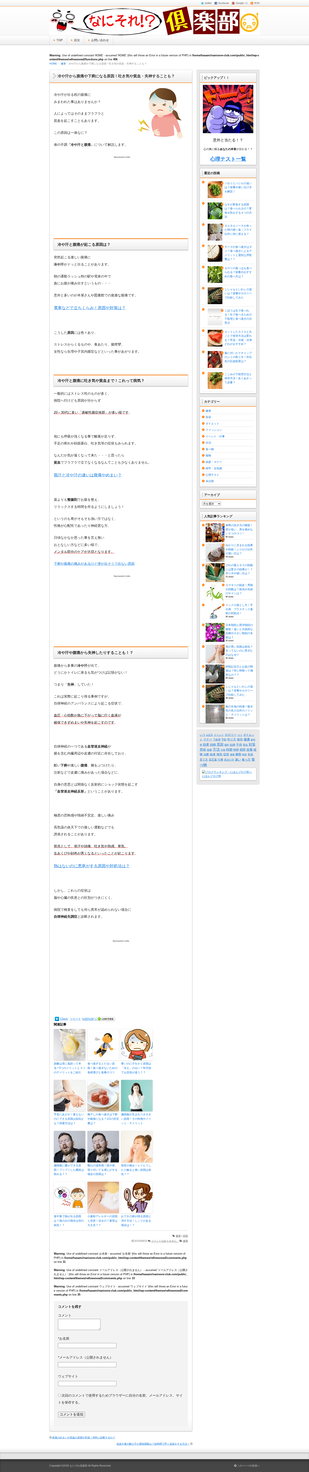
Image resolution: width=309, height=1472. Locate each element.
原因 (185, 1235)
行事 (220, 759)
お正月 (209, 735)
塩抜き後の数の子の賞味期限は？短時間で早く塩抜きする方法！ (153, 1443)
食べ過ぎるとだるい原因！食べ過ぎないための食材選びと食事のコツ (102, 1068)
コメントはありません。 (165, 1240)
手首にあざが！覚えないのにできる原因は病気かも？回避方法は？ (69, 1119)
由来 (213, 754)
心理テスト (212, 474)
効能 (213, 744)
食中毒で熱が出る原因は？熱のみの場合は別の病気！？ (69, 1221)
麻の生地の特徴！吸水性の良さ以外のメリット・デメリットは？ (239, 710)
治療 (206, 754)
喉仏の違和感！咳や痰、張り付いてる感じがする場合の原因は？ (102, 1170)
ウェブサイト (68, 1376)
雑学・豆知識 (214, 468)
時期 (229, 749)
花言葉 (213, 759)
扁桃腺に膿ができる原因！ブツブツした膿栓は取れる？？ (69, 1170)
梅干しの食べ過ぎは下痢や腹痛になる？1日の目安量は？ (103, 1119)
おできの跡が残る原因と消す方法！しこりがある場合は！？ (136, 1221)
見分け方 (229, 759)
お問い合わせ (100, 40)
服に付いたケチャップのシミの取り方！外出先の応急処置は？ (238, 357)
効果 (206, 744)
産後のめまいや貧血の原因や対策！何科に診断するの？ (83, 1437)
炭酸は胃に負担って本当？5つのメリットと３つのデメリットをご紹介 (69, 1068)
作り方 (231, 739)
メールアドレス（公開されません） (85, 1357)
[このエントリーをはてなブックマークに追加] (57, 1019)
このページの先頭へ (248, 1465)
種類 (238, 754)
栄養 (249, 749)
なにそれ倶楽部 (78, 1465)
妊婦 (232, 744)
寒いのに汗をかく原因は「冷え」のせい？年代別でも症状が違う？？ (136, 1068)
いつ (202, 734)
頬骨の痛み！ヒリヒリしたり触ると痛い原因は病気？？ (136, 1170)
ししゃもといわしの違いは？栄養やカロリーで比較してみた (238, 293)
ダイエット (212, 423)
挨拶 (209, 749)
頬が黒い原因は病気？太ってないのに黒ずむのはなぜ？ (239, 650)
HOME (53, 63)
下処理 (217, 739)
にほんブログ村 (211, 776)
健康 (63, 63)
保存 (240, 739)
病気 (219, 754)
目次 (77, 40)
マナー (207, 739)
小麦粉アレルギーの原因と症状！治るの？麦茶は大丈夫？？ (102, 1221)
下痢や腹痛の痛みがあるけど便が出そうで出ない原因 (94, 563)
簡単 (244, 754)
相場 (232, 754)
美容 (208, 417)
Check (64, 1018)
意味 (203, 749)
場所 (226, 745)
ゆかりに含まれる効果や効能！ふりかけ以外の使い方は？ (239, 549)
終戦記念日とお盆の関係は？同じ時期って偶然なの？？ (239, 670)
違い (238, 759)
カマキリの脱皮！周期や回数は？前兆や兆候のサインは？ (239, 589)
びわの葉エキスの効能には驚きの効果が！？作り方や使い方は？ (239, 569)
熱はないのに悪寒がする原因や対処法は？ (92, 866)
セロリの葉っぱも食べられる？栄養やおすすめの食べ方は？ (238, 272)
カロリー (230, 734)
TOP (60, 40)
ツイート (75, 1018)
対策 (252, 744)
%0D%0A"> (89, 1019)
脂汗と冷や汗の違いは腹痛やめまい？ (88, 475)
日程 (223, 750)
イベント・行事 (215, 436)
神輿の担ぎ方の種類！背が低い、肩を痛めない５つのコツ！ (239, 529)
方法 (216, 749)
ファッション (214, 429)
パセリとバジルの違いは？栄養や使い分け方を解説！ (238, 187)
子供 (239, 744)
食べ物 (210, 449)
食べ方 (246, 759)
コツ (239, 734)
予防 (223, 739)
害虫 (245, 744)
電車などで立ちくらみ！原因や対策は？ (90, 308)
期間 (243, 749)
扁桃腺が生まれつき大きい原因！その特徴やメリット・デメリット (136, 1119)
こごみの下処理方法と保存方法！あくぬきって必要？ (238, 378)
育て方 (204, 759)
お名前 (63, 1338)
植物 (208, 455)
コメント (64, 1315)
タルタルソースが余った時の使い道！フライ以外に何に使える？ (238, 229)
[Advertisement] (121, 201)
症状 (226, 754)
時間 (236, 749)
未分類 (210, 481)
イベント (219, 734)
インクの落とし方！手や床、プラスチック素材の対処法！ (239, 609)
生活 (208, 442)
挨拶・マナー (214, 462)
